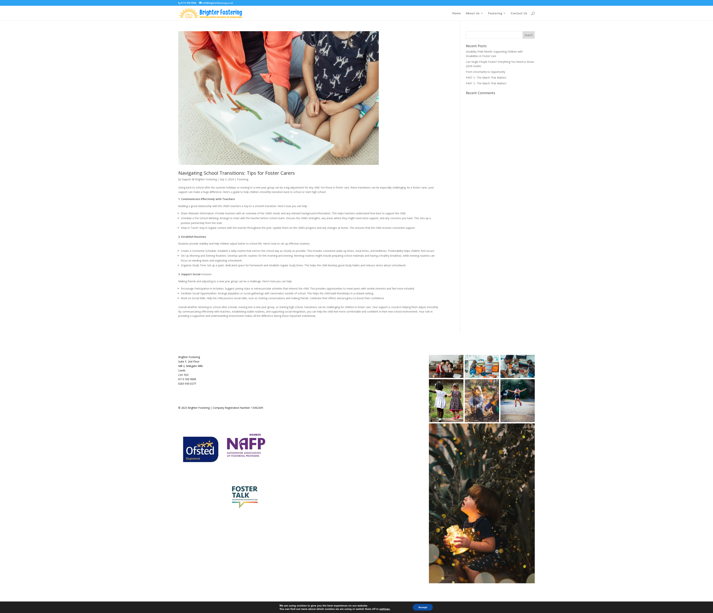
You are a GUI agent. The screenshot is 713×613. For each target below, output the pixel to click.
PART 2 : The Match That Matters (486, 83)
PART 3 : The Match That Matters (486, 77)
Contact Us (519, 13)
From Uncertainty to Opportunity (485, 72)
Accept (422, 607)
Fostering (242, 179)
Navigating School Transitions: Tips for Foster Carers (236, 173)
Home (456, 13)
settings (384, 608)
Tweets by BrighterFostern (320, 357)
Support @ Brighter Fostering (199, 179)
